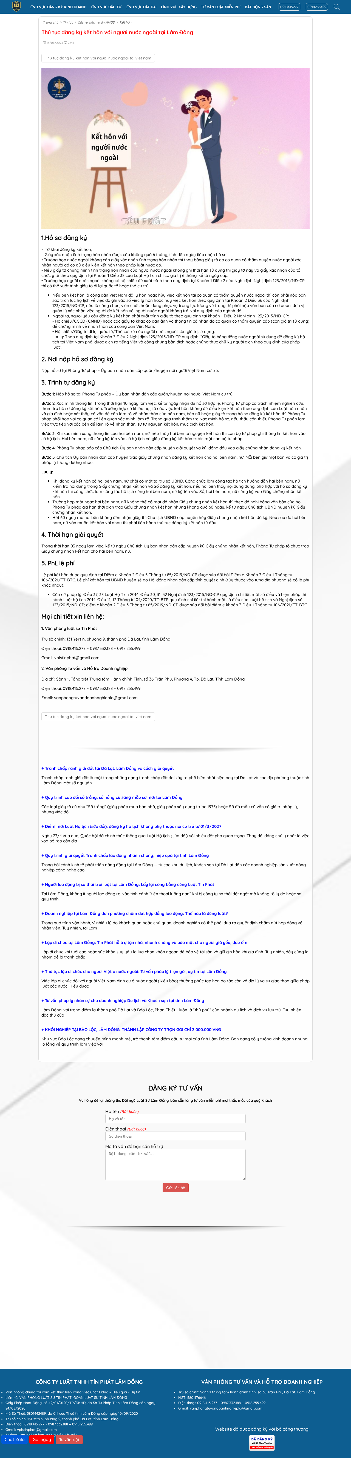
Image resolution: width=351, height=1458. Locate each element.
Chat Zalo (15, 1439)
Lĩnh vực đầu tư (106, 7)
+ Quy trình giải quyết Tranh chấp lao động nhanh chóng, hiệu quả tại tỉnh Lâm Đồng (125, 855)
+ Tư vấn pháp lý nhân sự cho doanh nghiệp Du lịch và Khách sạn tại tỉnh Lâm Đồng (122, 1000)
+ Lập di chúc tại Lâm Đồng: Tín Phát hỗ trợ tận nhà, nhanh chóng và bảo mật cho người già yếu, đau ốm (144, 942)
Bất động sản (258, 7)
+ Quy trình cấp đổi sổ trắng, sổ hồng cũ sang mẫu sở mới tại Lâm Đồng (112, 797)
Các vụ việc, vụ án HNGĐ (96, 22)
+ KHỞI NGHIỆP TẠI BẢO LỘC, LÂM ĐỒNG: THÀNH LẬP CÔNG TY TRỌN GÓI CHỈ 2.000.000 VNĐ (131, 1029)
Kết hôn (125, 22)
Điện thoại (125, 1129)
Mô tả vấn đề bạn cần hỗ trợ (134, 1146)
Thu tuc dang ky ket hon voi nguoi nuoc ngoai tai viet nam (98, 58)
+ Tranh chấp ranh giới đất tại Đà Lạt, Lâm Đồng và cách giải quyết (107, 768)
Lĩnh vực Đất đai (141, 7)
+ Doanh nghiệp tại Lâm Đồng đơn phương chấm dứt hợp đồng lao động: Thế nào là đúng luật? (134, 913)
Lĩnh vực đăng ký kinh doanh (58, 7)
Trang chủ (50, 22)
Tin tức (68, 22)
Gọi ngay (42, 1439)
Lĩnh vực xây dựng (179, 7)
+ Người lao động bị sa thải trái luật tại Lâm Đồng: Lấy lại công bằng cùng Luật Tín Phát (127, 884)
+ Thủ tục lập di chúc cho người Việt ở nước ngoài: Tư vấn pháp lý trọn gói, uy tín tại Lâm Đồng (134, 971)
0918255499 (316, 7)
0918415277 (289, 7)
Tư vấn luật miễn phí (220, 7)
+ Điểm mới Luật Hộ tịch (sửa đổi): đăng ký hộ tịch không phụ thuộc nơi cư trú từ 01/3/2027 (131, 826)
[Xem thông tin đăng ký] (262, 1450)
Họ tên (121, 1111)
